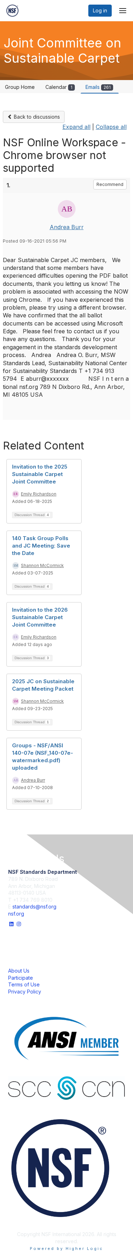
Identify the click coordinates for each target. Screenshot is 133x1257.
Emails (98, 87)
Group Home (20, 87)
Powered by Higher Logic (66, 1248)
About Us (18, 971)
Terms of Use (24, 984)
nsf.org (16, 914)
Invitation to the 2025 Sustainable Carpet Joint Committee (39, 474)
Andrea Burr (67, 227)
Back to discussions (36, 117)
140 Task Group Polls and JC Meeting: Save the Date (41, 545)
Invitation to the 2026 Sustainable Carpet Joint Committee (40, 617)
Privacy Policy (24, 992)
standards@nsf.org (34, 907)
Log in (100, 10)
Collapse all (111, 126)
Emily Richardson (38, 494)
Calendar (58, 87)
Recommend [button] (109, 184)
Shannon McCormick (42, 565)
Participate (20, 978)
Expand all (76, 126)
